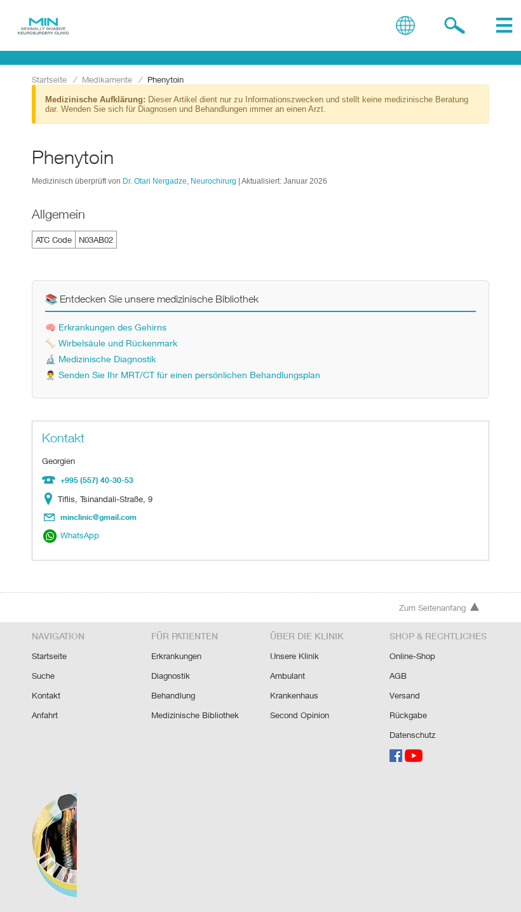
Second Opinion (299, 715)
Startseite (49, 79)
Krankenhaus (294, 695)
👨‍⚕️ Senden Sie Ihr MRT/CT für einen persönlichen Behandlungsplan (182, 374)
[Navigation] (504, 25)
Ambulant (287, 675)
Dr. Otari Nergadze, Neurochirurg (179, 181)
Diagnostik (170, 675)
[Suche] (455, 25)
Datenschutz (412, 735)
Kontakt (46, 695)
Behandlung (173, 695)
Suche (43, 675)
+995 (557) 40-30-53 (96, 480)
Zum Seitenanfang (432, 607)
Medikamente (107, 79)
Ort (51, 499)
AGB (398, 675)
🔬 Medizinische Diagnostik (100, 358)
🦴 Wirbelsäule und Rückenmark (111, 342)
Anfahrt (45, 715)
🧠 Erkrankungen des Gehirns (105, 327)
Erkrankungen (176, 656)
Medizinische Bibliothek (195, 715)
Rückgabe (408, 715)
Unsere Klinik (294, 656)
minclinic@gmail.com (98, 517)
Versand (404, 695)
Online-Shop (412, 656)
